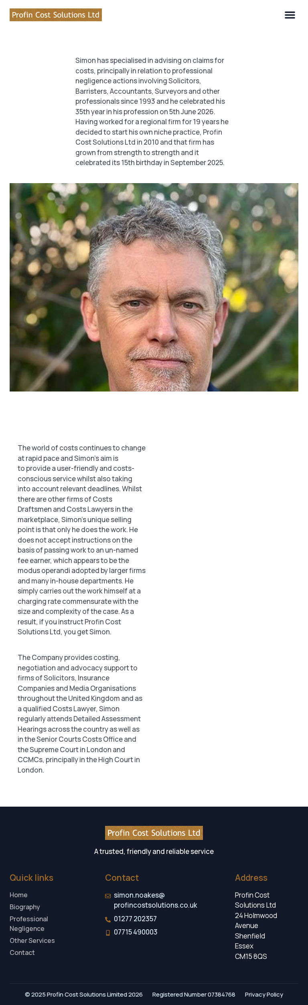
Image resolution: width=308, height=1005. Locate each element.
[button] (290, 14)
